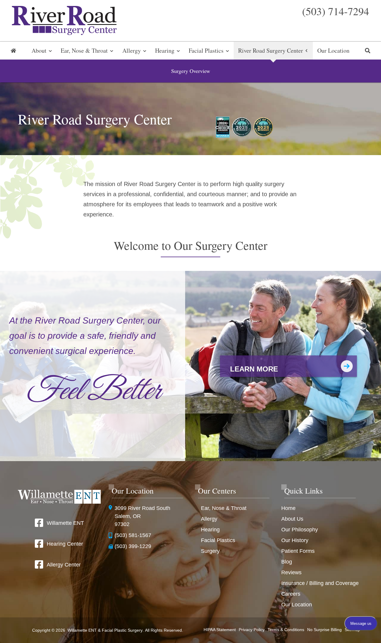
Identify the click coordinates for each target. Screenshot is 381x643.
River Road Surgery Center (270, 50)
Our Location (333, 50)
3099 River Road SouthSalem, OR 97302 (142, 516)
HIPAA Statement (220, 629)
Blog (286, 562)
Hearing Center (65, 544)
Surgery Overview (190, 70)
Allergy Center (64, 565)
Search (367, 51)
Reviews (291, 572)
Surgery (210, 551)
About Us (292, 519)
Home (13, 51)
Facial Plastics (206, 50)
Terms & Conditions (286, 629)
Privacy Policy (252, 629)
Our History (294, 540)
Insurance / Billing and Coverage (320, 583)
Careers (290, 594)
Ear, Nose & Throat (84, 50)
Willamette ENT (65, 523)
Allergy (131, 50)
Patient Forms (298, 551)
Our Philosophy (299, 530)
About (39, 50)
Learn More (254, 369)
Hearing (164, 50)
